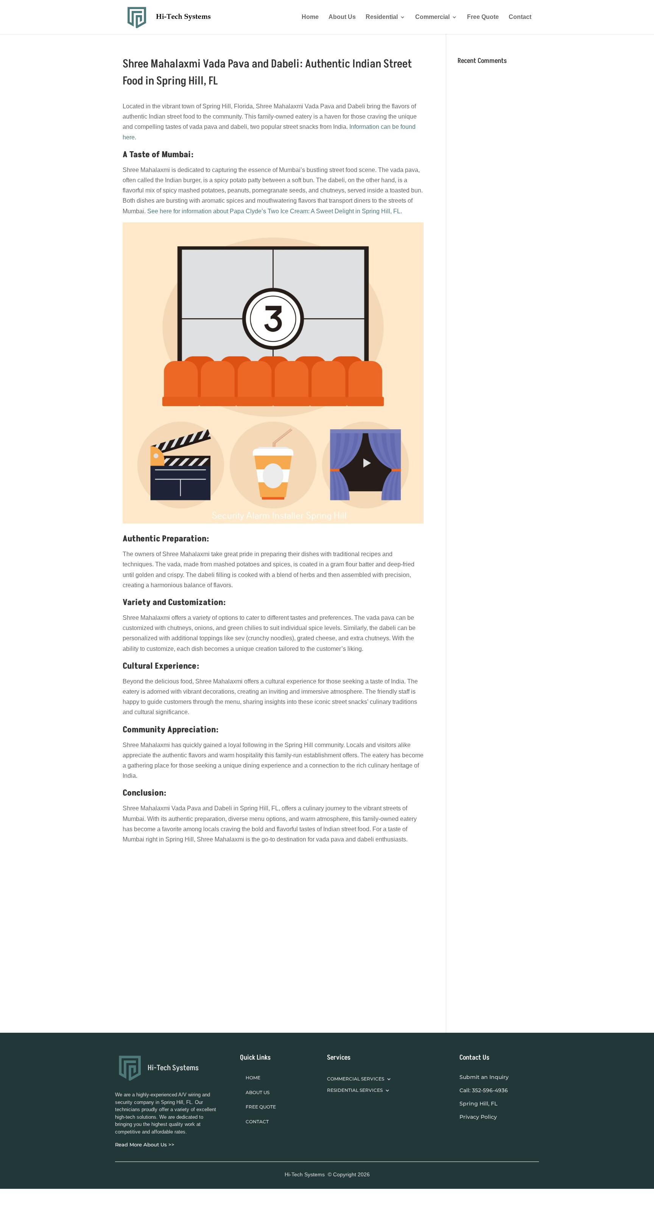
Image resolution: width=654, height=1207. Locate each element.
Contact (520, 17)
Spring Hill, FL (478, 1103)
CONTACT (257, 1121)
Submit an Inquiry (484, 1077)
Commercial (432, 17)
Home (310, 17)
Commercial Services (355, 1079)
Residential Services (355, 1090)
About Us (342, 17)
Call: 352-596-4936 (483, 1090)
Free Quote (483, 17)
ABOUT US (257, 1092)
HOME (253, 1077)
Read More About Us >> (144, 1144)
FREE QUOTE (261, 1107)
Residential (382, 17)
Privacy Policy (478, 1116)
